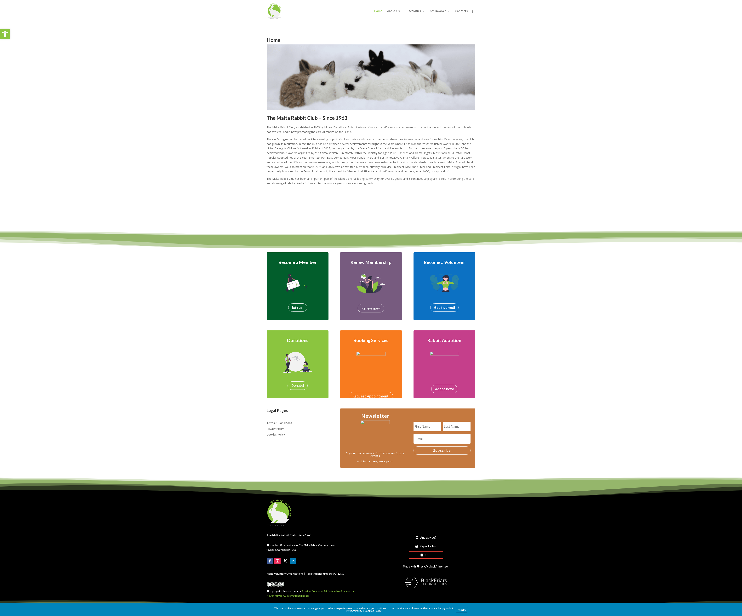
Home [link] (378, 11)
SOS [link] (428, 555)
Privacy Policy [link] (275, 429)
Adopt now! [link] (444, 389)
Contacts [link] (461, 11)
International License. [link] (298, 595)
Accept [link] (462, 609)
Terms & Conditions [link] (279, 423)
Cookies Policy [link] (276, 434)
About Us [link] (393, 11)
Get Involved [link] (438, 11)
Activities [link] (414, 11)
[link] (5, 34)
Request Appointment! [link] (370, 396)
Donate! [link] (297, 385)
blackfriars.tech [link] (426, 566)
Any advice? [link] (428, 537)
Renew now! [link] (370, 308)
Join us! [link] (297, 307)
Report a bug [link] (428, 546)
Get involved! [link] (444, 307)
